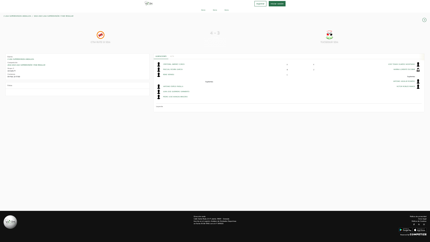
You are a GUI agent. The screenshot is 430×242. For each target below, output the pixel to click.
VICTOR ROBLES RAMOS (406, 86)
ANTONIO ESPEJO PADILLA (173, 86)
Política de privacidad (418, 216)
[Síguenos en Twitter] (419, 224)
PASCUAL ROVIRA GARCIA (173, 69)
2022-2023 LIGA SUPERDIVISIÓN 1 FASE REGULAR (53, 16)
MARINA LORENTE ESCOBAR (404, 69)
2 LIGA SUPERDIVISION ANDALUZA (17, 16)
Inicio (203, 10)
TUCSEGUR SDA (329, 42)
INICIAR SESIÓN (277, 3)
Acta (172, 56)
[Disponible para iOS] (419, 231)
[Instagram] (424, 224)
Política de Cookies (419, 221)
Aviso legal (422, 219)
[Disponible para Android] (405, 231)
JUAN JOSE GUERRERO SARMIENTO (176, 91)
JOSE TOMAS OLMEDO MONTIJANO (401, 64)
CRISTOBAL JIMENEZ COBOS (174, 64)
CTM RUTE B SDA (100, 42)
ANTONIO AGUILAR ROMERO (404, 81)
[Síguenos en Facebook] (414, 224)
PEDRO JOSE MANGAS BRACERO (175, 97)
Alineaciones (161, 56)
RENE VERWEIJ (168, 74)
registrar (260, 3)
